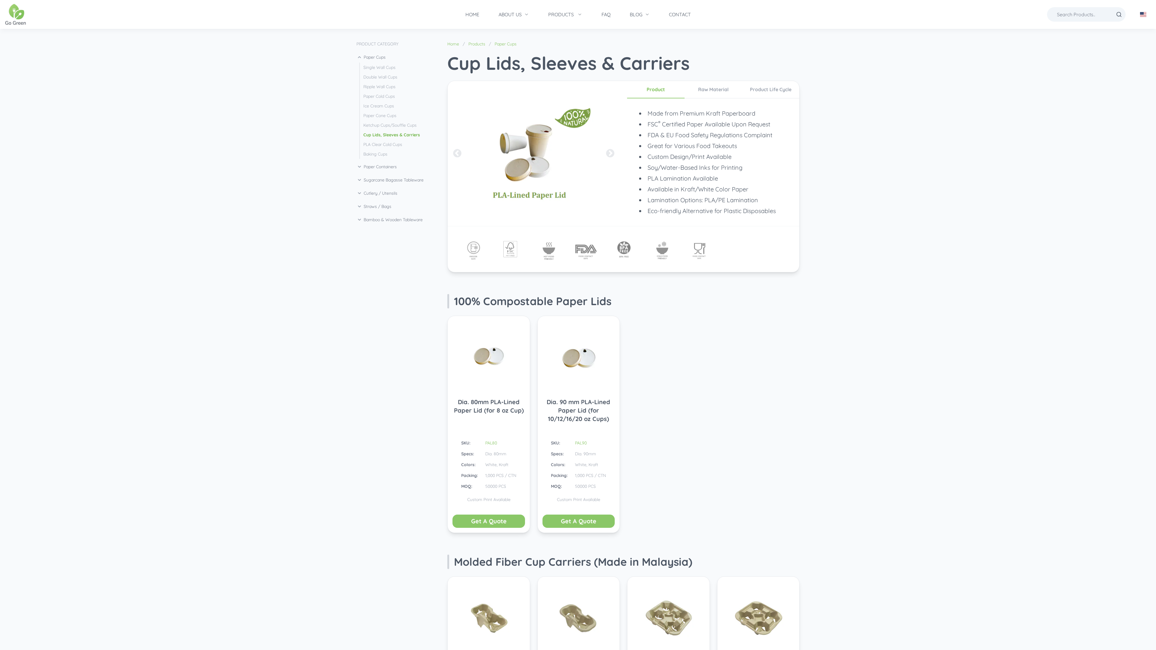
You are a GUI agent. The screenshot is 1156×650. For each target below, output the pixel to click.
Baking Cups (375, 154)
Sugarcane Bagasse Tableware (394, 180)
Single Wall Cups (379, 67)
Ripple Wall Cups (379, 86)
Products (561, 14)
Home (472, 14)
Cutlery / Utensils (380, 193)
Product (656, 89)
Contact (680, 14)
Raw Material (713, 89)
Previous (457, 153)
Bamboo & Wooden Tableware (393, 219)
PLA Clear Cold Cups (382, 144)
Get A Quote (489, 521)
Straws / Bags (377, 206)
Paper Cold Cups (379, 96)
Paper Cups (375, 57)
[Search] (1119, 14)
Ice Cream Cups (378, 106)
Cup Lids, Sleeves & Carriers (391, 135)
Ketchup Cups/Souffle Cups (390, 125)
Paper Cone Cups (379, 115)
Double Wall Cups (380, 77)
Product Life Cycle (770, 89)
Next (610, 153)
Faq (606, 14)
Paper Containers (380, 166)
